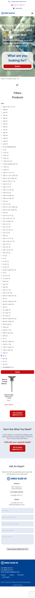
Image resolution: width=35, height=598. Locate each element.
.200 (5, 135)
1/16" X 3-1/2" (8, 189)
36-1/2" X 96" (8, 304)
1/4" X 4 (6, 232)
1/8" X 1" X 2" (8, 238)
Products (3, 575)
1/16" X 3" (7, 187)
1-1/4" (5, 155)
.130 (5, 118)
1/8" (5, 235)
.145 (5, 121)
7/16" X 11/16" (8, 347)
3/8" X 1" (7, 290)
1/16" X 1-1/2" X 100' (10, 175)
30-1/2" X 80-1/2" (9, 295)
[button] (32, 13)
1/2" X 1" (6, 204)
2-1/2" (6, 261)
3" (4, 272)
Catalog (12, 575)
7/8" (5, 353)
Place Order (21, 575)
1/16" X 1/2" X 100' (10, 178)
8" (4, 355)
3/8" (5, 287)
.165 (5, 127)
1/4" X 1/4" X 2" (9, 218)
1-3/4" (6, 167)
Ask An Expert (5, 577)
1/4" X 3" (6, 227)
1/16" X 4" (7, 192)
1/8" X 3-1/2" (8, 250)
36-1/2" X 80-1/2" (9, 301)
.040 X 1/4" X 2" (9, 106)
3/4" (5, 284)
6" (4, 338)
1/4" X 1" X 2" (8, 215)
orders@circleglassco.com (17, 504)
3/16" (5, 281)
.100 (5, 112)
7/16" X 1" (7, 344)
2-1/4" (6, 264)
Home (3, 79)
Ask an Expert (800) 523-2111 (17, 549)
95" (5, 364)
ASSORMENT (8, 367)
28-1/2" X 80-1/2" (9, 270)
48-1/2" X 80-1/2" (9, 318)
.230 (5, 138)
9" (4, 361)
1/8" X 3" (6, 247)
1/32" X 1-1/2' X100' (10, 207)
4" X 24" (6, 315)
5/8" (5, 335)
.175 (5, 129)
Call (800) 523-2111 (17, 495)
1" (4, 149)
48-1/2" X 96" (8, 321)
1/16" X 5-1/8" (8, 198)
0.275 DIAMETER (9, 147)
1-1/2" (5, 152)
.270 (5, 144)
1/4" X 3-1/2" (8, 230)
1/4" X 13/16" (8, 221)
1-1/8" (5, 158)
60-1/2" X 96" (8, 341)
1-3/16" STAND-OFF (10, 164)
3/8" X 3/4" (7, 293)
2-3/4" (6, 267)
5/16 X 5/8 (7, 324)
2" (4, 258)
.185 (5, 132)
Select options (9, 404)
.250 (5, 141)
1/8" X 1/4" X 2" (9, 241)
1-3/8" (6, 169)
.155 (5, 124)
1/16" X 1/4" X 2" (9, 181)
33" (5, 298)
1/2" (5, 201)
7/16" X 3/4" (8, 350)
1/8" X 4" (6, 252)
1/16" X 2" (7, 184)
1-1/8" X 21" (7, 161)
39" (5, 307)
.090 (5, 109)
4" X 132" (7, 313)
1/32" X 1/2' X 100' (10, 210)
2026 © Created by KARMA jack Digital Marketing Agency (16, 582)
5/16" (5, 327)
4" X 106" (7, 310)
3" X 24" (6, 278)
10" (5, 255)
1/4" (5, 212)
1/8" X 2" (6, 244)
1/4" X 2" (6, 224)
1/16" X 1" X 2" (8, 172)
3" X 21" (6, 275)
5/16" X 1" (7, 330)
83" (5, 358)
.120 (5, 115)
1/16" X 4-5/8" (8, 195)
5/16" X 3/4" (8, 333)
